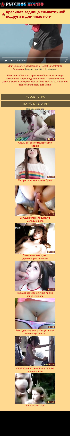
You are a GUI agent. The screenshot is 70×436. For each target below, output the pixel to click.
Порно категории (35, 103)
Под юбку (39, 69)
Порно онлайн (22, 4)
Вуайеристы (51, 69)
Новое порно (35, 96)
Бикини (28, 69)
